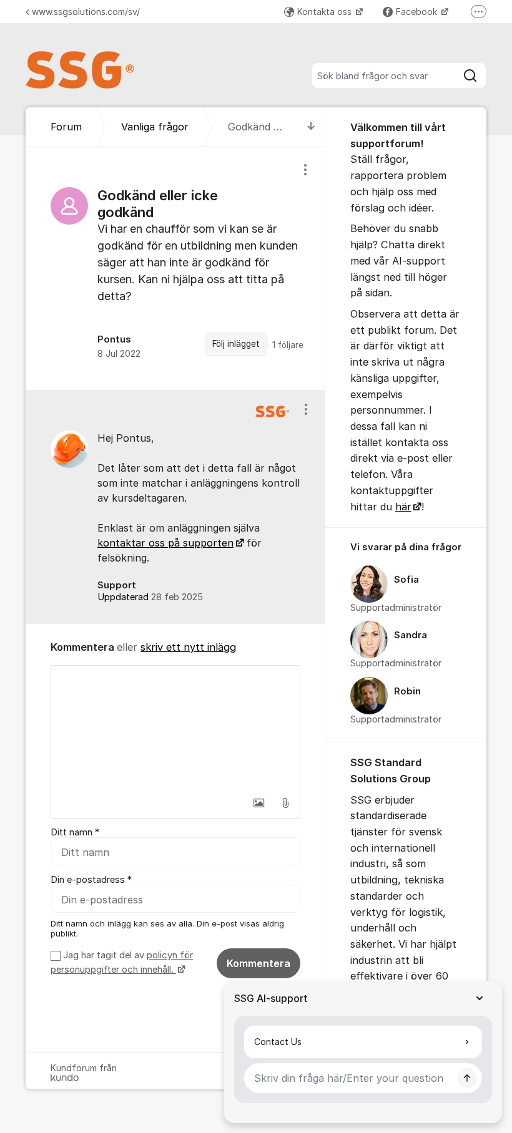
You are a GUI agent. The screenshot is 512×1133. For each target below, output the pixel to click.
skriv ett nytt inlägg (188, 647)
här (403, 506)
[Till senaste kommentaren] (311, 127)
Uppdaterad (150, 597)
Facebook (418, 11)
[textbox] (175, 728)
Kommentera (258, 963)
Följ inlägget (236, 344)
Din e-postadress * (91, 879)
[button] (259, 802)
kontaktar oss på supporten (165, 543)
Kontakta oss (325, 11)
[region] (175, 268)
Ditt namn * (75, 832)
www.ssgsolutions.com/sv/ (86, 11)
